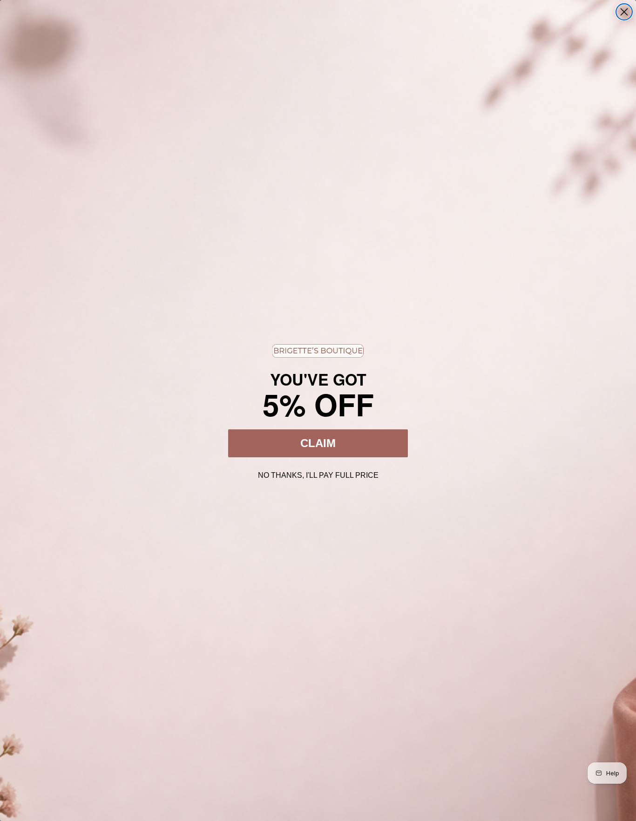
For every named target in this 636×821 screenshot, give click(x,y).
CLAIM (318, 443)
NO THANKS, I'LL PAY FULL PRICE (318, 474)
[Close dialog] (624, 12)
